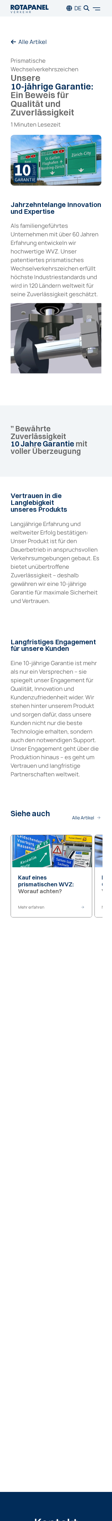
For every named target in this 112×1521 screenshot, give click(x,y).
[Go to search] (86, 8)
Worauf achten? (46, 884)
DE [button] (77, 8)
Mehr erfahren (31, 907)
